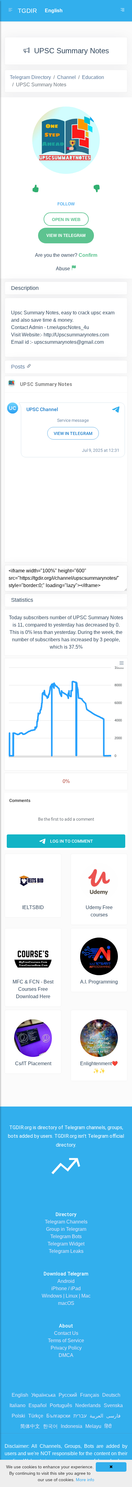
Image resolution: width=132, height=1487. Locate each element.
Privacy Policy (66, 1347)
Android (66, 1281)
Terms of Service (66, 1340)
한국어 (50, 1426)
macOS (66, 1303)
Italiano (17, 1405)
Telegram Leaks (66, 1251)
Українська (43, 1395)
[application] (66, 712)
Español (38, 1405)
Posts (18, 367)
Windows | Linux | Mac (66, 1295)
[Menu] (122, 663)
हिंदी (108, 1426)
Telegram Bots (66, 1236)
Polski (18, 1415)
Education (93, 77)
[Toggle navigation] (122, 11)
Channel (66, 77)
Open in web (66, 219)
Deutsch (111, 1395)
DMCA (66, 1355)
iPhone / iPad (66, 1288)
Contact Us (66, 1333)
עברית (80, 1415)
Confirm (88, 255)
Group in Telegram (66, 1229)
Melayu (93, 1426)
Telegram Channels (66, 1221)
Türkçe (35, 1415)
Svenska (113, 1405)
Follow (66, 204)
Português (61, 1405)
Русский (68, 1395)
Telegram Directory (30, 77)
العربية (96, 1415)
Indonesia (71, 1426)
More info (85, 1479)
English (20, 1395)
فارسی (113, 1415)
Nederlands (88, 1405)
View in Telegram (66, 235)
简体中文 (30, 1426)
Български (58, 1415)
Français (89, 1395)
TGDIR (27, 10)
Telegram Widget (66, 1243)
